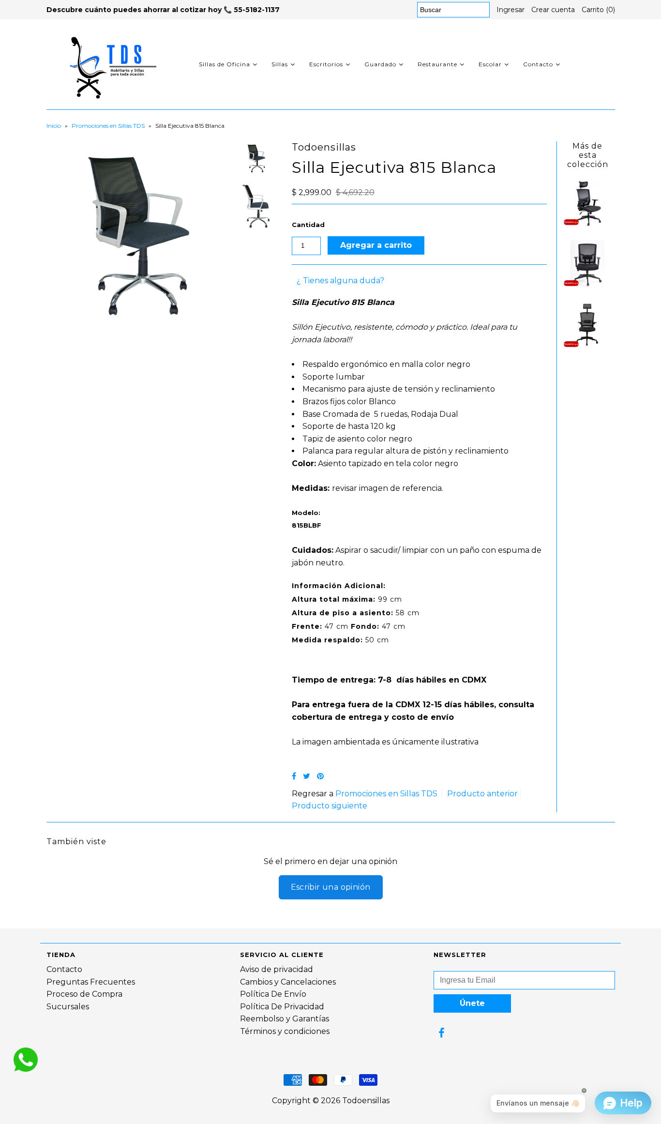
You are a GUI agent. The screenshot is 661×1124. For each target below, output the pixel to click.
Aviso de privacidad (276, 969)
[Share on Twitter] (306, 776)
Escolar (490, 64)
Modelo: (306, 512)
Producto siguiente (329, 805)
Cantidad (308, 224)
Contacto (538, 64)
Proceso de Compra (84, 994)
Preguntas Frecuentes (90, 982)
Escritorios (326, 64)
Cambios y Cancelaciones (288, 982)
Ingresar (510, 9)
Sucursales (67, 1006)
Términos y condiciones (285, 1031)
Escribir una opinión (331, 887)
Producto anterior (482, 793)
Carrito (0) (598, 9)
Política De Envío (273, 994)
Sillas (279, 64)
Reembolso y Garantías (284, 1018)
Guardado (380, 64)
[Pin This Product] (320, 776)
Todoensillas (366, 1100)
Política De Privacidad (282, 1006)
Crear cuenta (553, 9)
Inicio (53, 125)
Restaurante (437, 64)
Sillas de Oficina (224, 64)
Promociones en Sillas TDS (108, 125)
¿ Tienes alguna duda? (340, 280)
